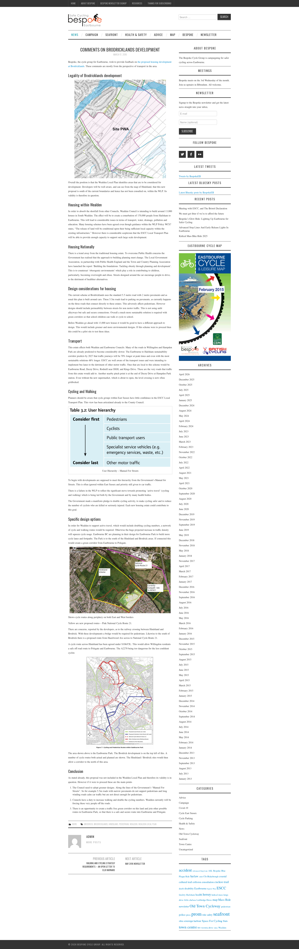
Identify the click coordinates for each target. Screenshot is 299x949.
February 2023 (186, 446)
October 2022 (185, 457)
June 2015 (184, 669)
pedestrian (124, 824)
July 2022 (183, 462)
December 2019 (186, 514)
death (181, 888)
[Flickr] (199, 154)
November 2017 (187, 561)
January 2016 (185, 633)
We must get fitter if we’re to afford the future (201, 213)
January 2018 (185, 555)
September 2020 (187, 493)
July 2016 (183, 607)
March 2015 (185, 685)
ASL (210, 870)
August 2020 (185, 498)
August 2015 (185, 659)
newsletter (184, 906)
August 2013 (185, 768)
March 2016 (185, 623)
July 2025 (183, 389)
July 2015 (183, 664)
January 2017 (185, 581)
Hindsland (113, 824)
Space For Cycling (212, 921)
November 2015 (187, 644)
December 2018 (186, 540)
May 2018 (184, 550)
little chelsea (190, 900)
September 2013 (187, 763)
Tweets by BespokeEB (190, 176)
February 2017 (186, 576)
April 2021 (184, 483)
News (74, 34)
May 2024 (184, 415)
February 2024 (186, 426)
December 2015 (186, 638)
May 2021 (184, 478)
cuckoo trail (221, 882)
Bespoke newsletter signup (113, 3)
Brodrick (88, 824)
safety (209, 914)
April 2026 (184, 374)
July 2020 (183, 504)
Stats (225, 921)
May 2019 (184, 535)
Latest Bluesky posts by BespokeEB (196, 192)
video (216, 928)
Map (172, 34)
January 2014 (185, 747)
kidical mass (217, 894)
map (215, 900)
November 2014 (187, 706)
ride (204, 914)
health (199, 894)
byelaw (194, 876)
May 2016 (184, 618)
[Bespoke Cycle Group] (85, 20)
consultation (208, 882)
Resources (137, 3)
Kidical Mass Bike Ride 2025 (193, 236)
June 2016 (184, 612)
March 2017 (185, 571)
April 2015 (184, 680)
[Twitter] (182, 154)
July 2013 (183, 773)
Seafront (111, 34)
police (182, 914)
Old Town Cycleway (189, 833)
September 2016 (187, 597)
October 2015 (185, 649)
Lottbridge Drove (204, 900)
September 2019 (187, 524)
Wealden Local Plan (147, 824)
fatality (182, 894)
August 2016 (185, 602)
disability (189, 888)
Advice (158, 34)
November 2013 (187, 758)
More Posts (93, 842)
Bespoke (188, 34)
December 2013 (186, 752)
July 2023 (183, 431)
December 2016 (186, 586)
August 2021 (185, 472)
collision (197, 882)
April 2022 (184, 467)
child (201, 876)
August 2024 (185, 410)
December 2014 (186, 701)
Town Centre (185, 844)
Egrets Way (211, 888)
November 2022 (187, 452)
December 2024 (186, 405)
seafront (221, 913)
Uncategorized (186, 849)
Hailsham (190, 894)
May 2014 (184, 737)
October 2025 (185, 384)
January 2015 (185, 695)
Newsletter (209, 34)
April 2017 (184, 566)
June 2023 (184, 436)
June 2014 (184, 732)
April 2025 (184, 395)
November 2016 (187, 592)
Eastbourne (200, 888)
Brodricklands (101, 824)
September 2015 (187, 654)
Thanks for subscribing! (159, 3)
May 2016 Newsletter (135, 863)
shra (181, 921)
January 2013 (185, 778)
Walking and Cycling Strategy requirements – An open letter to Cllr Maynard (99, 867)
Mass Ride (224, 900)
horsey (207, 894)
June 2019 (184, 529)
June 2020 (184, 509)
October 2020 (185, 488)
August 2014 (185, 721)
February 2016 (186, 628)
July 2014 (183, 726)
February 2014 (186, 742)
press (188, 914)
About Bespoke (88, 3)
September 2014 (187, 716)
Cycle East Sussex (188, 813)
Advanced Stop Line (200, 871)
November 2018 (187, 545)
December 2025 (186, 379)
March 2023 (185, 441)
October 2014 (185, 711)
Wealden (133, 824)
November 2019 (187, 519)
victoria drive (207, 927)
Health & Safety (136, 34)
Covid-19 (183, 808)
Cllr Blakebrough (210, 876)
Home (73, 3)
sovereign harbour (192, 921)
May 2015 (184, 675)
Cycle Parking (186, 818)
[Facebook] (191, 154)
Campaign (91, 34)
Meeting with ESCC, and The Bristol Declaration (203, 208)
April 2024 (184, 421)
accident (185, 870)
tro (199, 927)
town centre (188, 926)
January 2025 (185, 400)
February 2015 (186, 690)
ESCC (221, 887)
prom (196, 914)
